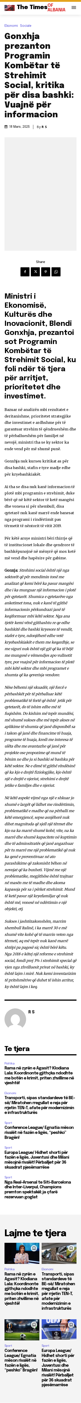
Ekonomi (11, 25)
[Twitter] (35, 271)
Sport (8, 1123)
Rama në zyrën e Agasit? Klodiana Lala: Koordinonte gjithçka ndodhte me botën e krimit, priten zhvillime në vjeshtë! (21, 1289)
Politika (9, 1063)
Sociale (26, 25)
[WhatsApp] (56, 271)
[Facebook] (24, 271)
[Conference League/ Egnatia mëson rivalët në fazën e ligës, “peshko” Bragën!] (21, 1329)
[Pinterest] (45, 271)
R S (44, 127)
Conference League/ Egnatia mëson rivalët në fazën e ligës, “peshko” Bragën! (39, 1133)
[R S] (15, 1019)
